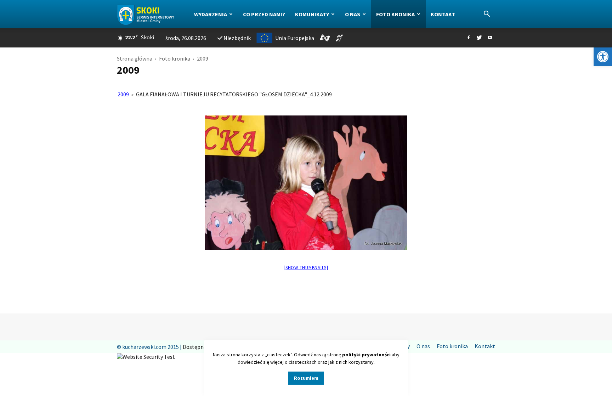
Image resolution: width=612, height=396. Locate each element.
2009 (123, 94)
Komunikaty (312, 14)
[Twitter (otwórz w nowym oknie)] (479, 38)
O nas (352, 14)
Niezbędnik (237, 37)
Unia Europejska (294, 37)
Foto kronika (395, 14)
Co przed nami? (264, 14)
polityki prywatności (366, 354)
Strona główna (134, 58)
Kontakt (443, 14)
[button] (603, 56)
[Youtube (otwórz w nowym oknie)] (489, 38)
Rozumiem (306, 378)
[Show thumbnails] (306, 268)
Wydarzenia (210, 14)
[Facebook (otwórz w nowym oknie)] (468, 38)
